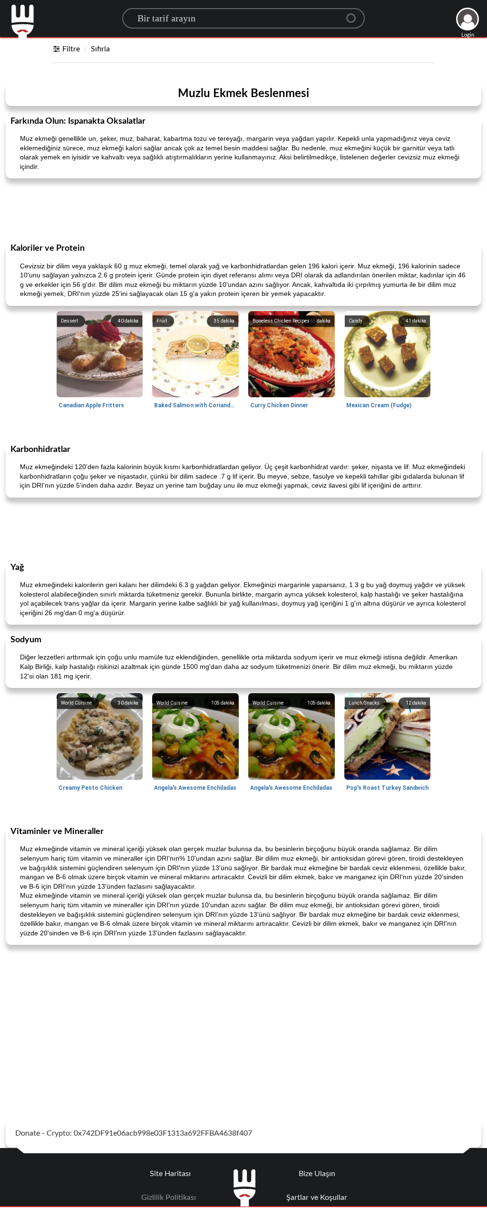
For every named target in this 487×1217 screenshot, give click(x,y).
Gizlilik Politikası (168, 1197)
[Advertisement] (243, 209)
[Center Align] (354, 14)
